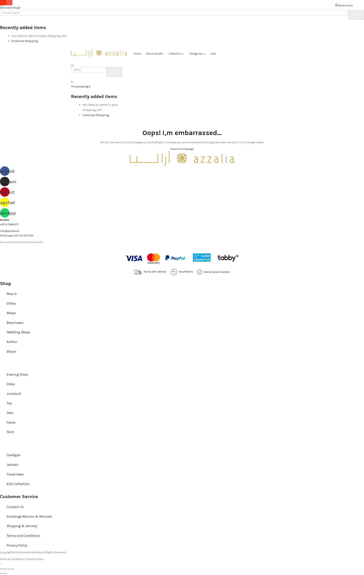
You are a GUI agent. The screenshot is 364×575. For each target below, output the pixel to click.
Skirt (10, 432)
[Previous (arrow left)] (1, 573)
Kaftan (12, 342)
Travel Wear (15, 474)
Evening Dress (17, 374)
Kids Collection (18, 484)
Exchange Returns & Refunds (29, 516)
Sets (10, 413)
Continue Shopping (24, 41)
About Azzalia (154, 53)
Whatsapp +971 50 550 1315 (16, 235)
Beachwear (15, 323)
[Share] (5, 568)
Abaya (11, 313)
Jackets (12, 465)
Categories (196, 53)
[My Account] (344, 5)
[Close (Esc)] (1, 568)
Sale (213, 53)
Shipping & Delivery (22, 526)
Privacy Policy (17, 545)
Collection (175, 53)
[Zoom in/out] (12, 568)
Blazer (11, 351)
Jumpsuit (14, 394)
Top (9, 403)
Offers (11, 303)
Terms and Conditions (23, 536)
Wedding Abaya (18, 332)
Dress (11, 384)
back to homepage (182, 149)
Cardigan (14, 455)
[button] (81, 86)
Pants (11, 422)
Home (137, 53)
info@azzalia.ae (9, 231)
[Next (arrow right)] (5, 573)
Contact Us (15, 507)
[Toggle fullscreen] (8, 568)
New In (12, 294)
